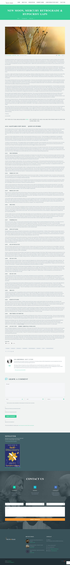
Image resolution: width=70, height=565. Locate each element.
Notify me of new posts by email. (11, 411)
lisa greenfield (25, 348)
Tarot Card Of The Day (50, 348)
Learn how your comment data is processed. (26, 425)
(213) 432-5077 (53, 545)
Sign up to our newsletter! (9, 421)
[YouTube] (64, 561)
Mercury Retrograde (32, 348)
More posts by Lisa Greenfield (20, 369)
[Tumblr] (10, 351)
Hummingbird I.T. (11, 562)
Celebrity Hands (40, 2)
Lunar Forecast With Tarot (52, 2)
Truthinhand (9, 561)
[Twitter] (7, 351)
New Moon (38, 348)
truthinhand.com (54, 550)
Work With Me (32, 2)
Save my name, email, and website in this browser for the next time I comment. (21, 402)
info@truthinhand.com (54, 548)
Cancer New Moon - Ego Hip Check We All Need (37, 551)
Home (19, 2)
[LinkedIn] (11, 351)
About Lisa (24, 2)
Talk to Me (62, 2)
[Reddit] (13, 351)
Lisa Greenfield (8, 55)
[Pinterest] (8, 351)
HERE (27, 119)
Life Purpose (18, 348)
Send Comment (10, 416)
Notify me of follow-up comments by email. (12, 408)
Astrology (7, 348)
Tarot (43, 348)
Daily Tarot (14, 55)
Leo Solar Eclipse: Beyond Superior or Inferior (36, 540)
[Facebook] (5, 351)
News (18, 55)
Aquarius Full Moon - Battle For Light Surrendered (36, 546)
